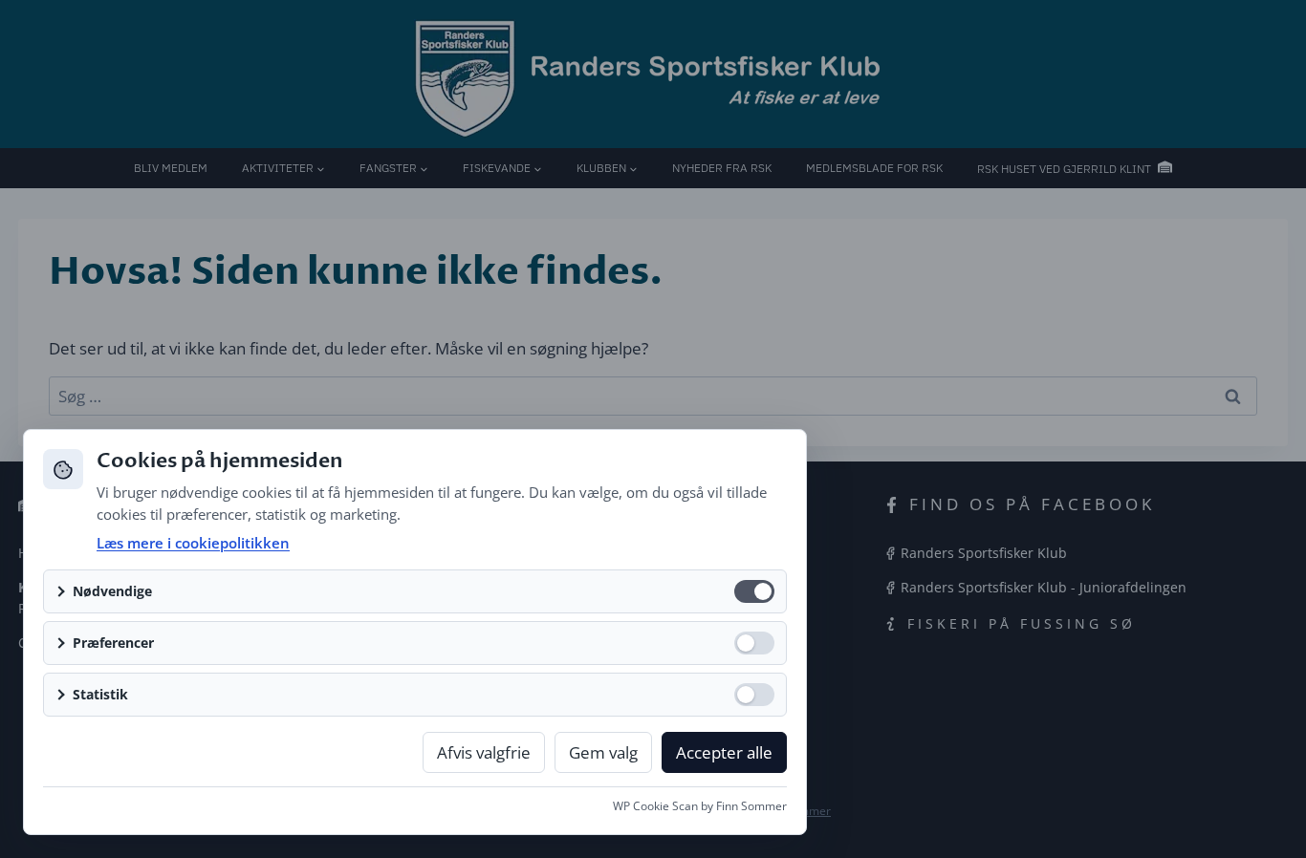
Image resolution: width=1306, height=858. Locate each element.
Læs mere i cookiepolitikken (193, 542)
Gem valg (603, 752)
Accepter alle (724, 752)
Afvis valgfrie (484, 752)
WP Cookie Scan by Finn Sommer (700, 806)
